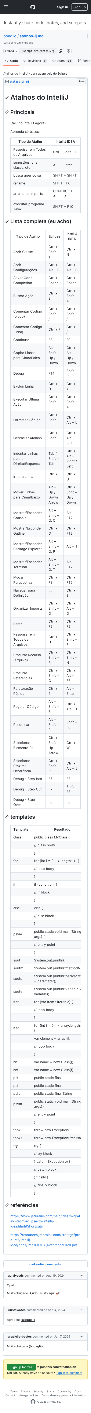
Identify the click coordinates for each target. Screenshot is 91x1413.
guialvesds (16, 1275)
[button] (60, 51)
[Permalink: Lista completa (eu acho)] (7, 221)
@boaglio (28, 1319)
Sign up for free (21, 1367)
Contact (10, 1395)
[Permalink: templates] (7, 817)
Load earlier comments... (45, 1264)
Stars (64, 60)
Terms (14, 1391)
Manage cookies (28, 1395)
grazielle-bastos (20, 1336)
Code (14, 60)
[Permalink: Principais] (7, 112)
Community (64, 1391)
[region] (45, 670)
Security (38, 1391)
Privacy (25, 1391)
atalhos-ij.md (31, 36)
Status (50, 1391)
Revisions (37, 60)
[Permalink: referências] (7, 1205)
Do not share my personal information (63, 1395)
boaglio (10, 36)
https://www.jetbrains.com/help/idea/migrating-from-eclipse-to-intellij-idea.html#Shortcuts (45, 1221)
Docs (78, 1391)
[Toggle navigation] (5, 7)
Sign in (62, 7)
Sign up (79, 7)
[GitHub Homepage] (33, 1402)
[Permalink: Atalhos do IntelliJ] (7, 97)
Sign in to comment (69, 1373)
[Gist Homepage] (32, 7)
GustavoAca (17, 1310)
